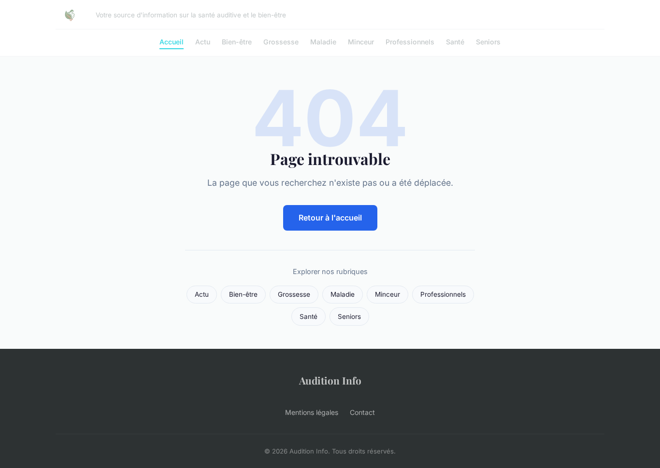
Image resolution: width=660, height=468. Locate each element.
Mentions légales (311, 412)
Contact (362, 412)
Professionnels (410, 42)
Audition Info (330, 380)
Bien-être (237, 42)
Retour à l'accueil (330, 217)
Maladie (323, 42)
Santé (455, 42)
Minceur (361, 42)
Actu (202, 42)
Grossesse (281, 42)
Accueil (171, 42)
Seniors (488, 42)
